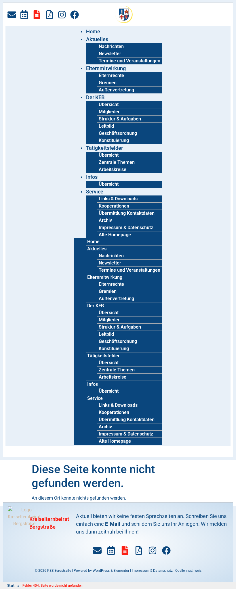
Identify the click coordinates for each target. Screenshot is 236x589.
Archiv (105, 220)
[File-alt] (37, 15)
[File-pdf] (49, 15)
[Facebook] (74, 15)
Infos (92, 177)
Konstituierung (114, 140)
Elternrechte (111, 75)
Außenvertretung (116, 90)
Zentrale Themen (117, 162)
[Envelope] (12, 15)
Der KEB (95, 97)
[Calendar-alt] (24, 15)
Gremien (108, 82)
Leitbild (106, 126)
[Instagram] (62, 15)
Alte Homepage (115, 234)
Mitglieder (109, 111)
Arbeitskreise (112, 169)
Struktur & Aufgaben (120, 119)
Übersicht (109, 104)
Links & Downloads (118, 199)
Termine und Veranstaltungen (129, 61)
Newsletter (110, 53)
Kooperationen (114, 206)
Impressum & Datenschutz (126, 227)
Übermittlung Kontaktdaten (127, 213)
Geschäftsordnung (118, 133)
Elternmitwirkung (106, 68)
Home (93, 31)
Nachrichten (111, 46)
